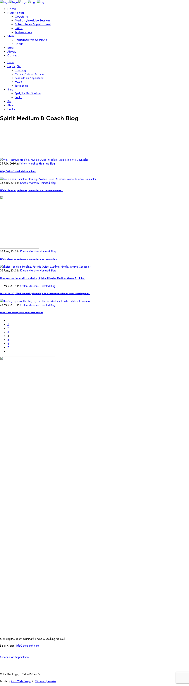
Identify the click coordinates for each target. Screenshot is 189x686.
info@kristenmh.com (27, 646)
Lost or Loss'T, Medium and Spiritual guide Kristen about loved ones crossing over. (45, 293)
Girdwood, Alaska (45, 681)
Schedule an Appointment (14, 657)
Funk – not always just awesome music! (21, 312)
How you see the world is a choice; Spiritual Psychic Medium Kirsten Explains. (42, 278)
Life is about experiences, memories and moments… (28, 259)
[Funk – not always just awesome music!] (45, 301)
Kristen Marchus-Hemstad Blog (37, 163)
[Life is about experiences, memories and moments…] (19, 247)
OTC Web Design (21, 681)
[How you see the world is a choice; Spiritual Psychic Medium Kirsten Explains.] (45, 267)
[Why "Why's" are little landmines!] (44, 160)
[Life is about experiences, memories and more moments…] (48, 179)
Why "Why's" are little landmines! (18, 171)
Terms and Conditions (10, 667)
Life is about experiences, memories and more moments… (31, 190)
